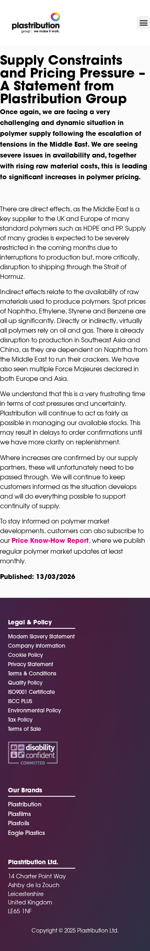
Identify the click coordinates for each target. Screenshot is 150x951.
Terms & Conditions (32, 674)
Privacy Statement (30, 664)
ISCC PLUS (20, 701)
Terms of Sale (24, 729)
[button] (143, 22)
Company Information (36, 646)
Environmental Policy (34, 711)
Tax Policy (20, 720)
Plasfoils (18, 824)
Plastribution (25, 805)
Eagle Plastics (26, 833)
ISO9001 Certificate (31, 692)
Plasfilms (19, 815)
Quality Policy (25, 683)
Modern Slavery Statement (41, 637)
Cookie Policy (25, 655)
